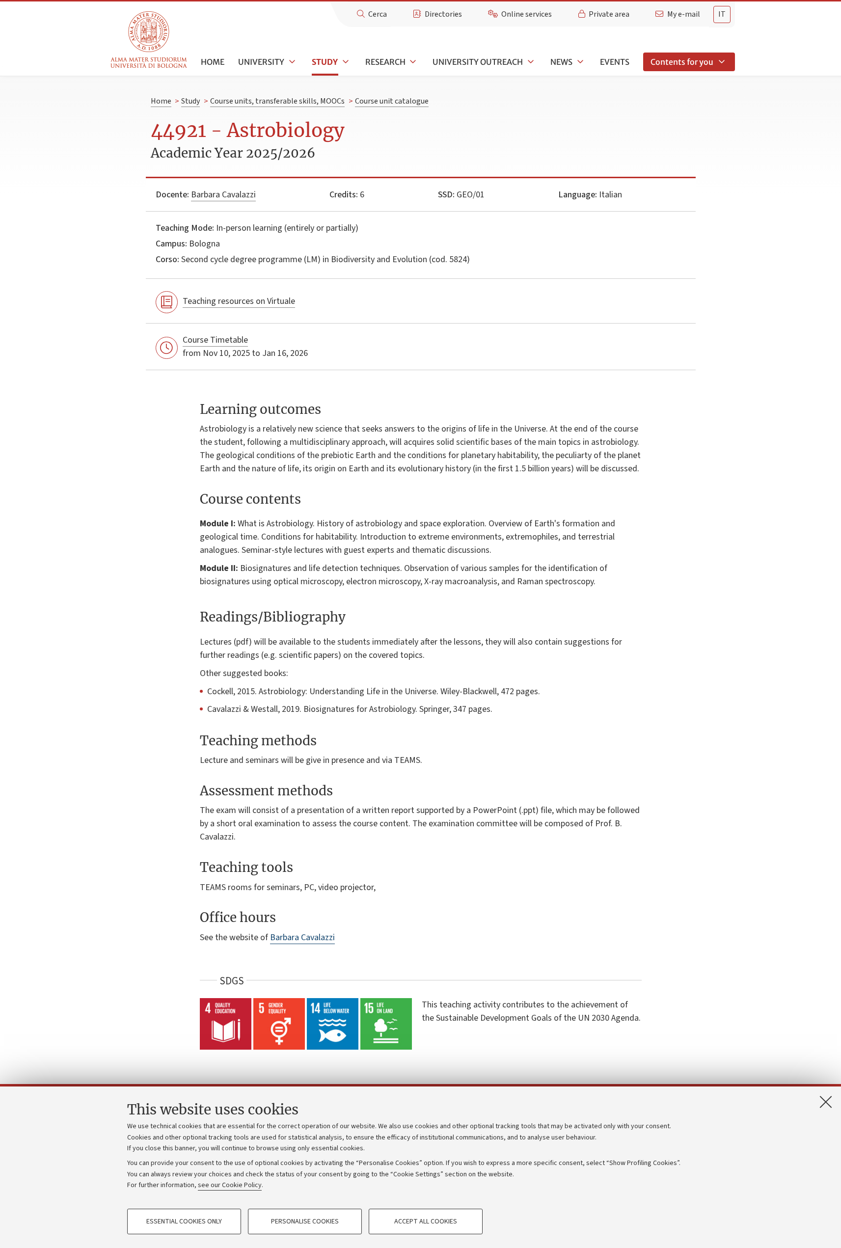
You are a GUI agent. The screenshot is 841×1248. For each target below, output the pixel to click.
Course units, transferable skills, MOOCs (277, 101)
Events (614, 62)
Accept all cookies (425, 1221)
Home (212, 62)
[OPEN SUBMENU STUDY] (345, 62)
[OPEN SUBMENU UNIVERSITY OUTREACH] (530, 62)
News (561, 62)
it (722, 14)
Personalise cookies (305, 1221)
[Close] (826, 1102)
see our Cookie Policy (230, 1185)
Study (325, 62)
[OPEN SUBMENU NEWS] (579, 62)
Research (385, 62)
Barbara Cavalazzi (223, 195)
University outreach (478, 62)
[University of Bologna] (149, 40)
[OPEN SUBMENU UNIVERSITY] (291, 62)
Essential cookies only (184, 1221)
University (261, 62)
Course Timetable (215, 340)
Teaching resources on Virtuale (239, 301)
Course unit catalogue (392, 101)
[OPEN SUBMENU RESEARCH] (412, 62)
